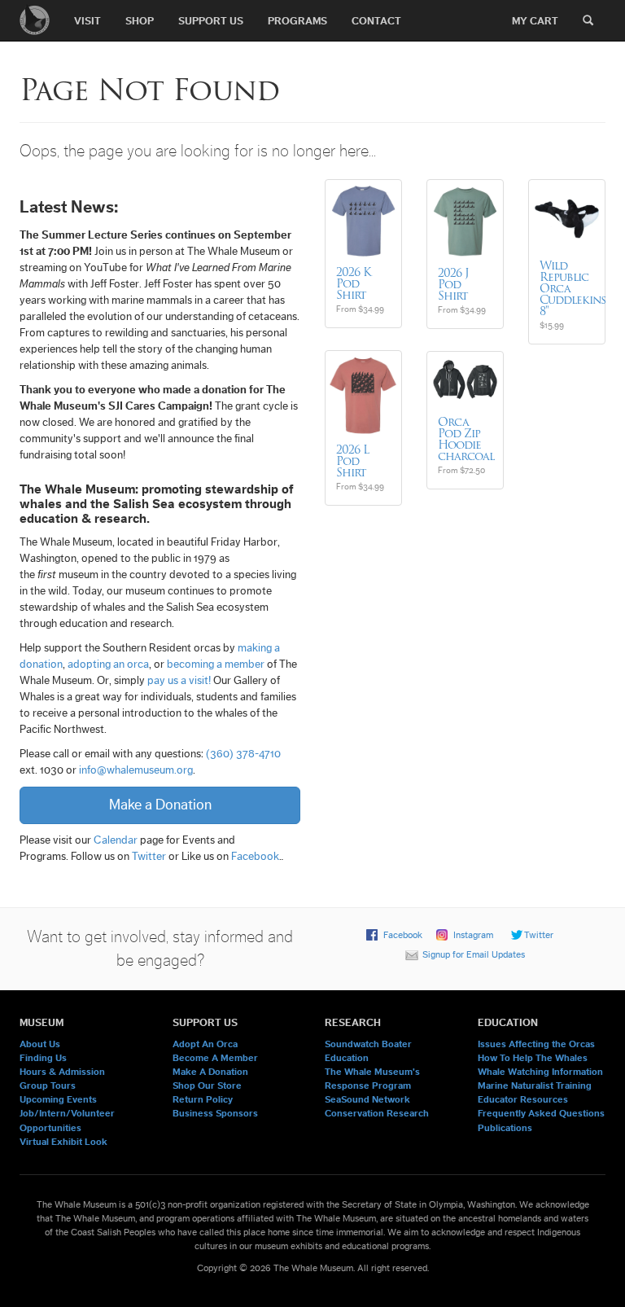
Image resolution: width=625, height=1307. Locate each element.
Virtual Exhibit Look (63, 1142)
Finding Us (43, 1058)
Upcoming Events (58, 1099)
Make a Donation (160, 804)
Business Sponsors (215, 1113)
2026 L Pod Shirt (352, 461)
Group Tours (48, 1085)
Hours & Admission (62, 1072)
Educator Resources (523, 1099)
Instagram (473, 935)
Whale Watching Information (540, 1072)
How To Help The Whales (533, 1058)
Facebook (255, 856)
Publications (505, 1128)
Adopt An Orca (205, 1044)
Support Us (210, 20)
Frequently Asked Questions (541, 1113)
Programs (297, 20)
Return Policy (203, 1099)
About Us (40, 1044)
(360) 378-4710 (243, 754)
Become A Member (215, 1058)
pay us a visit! (179, 680)
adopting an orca (108, 664)
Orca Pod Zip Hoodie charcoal (466, 439)
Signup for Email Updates (473, 954)
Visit (87, 20)
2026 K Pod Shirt (353, 283)
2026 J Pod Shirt (453, 284)
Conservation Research (377, 1113)
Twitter (149, 856)
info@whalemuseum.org (136, 770)
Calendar (116, 840)
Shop (139, 20)
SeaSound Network (367, 1099)
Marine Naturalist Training (535, 1085)
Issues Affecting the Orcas (536, 1044)
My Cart (535, 20)
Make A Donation (210, 1072)
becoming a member (215, 664)
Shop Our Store (207, 1085)
